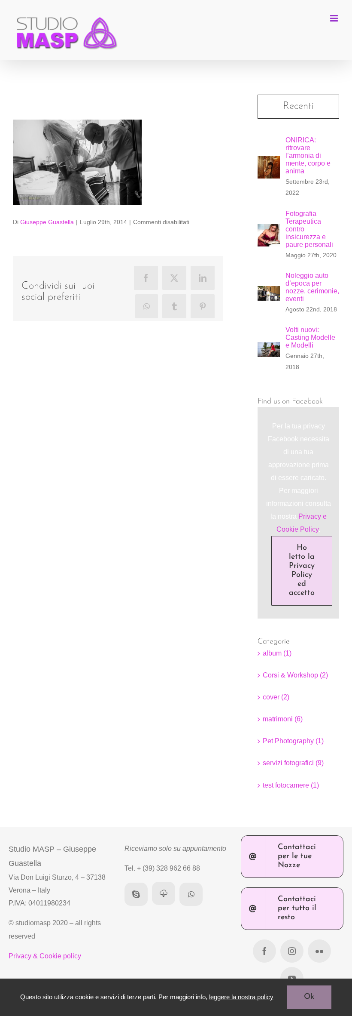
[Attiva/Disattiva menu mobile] (334, 18)
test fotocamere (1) (291, 785)
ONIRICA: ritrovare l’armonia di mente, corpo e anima (308, 155)
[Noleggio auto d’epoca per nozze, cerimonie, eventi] (269, 292)
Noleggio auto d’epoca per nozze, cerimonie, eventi (312, 287)
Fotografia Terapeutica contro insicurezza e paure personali (309, 229)
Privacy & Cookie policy (45, 956)
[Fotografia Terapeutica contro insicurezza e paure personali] (269, 230)
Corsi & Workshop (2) (295, 675)
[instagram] (291, 951)
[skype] (136, 894)
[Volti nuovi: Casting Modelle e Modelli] (269, 348)
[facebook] (264, 951)
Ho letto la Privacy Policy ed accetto (302, 570)
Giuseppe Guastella (47, 222)
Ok (309, 997)
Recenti (298, 106)
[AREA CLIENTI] (163, 893)
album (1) (277, 653)
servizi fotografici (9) (293, 763)
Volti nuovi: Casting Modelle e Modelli (310, 337)
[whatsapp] (191, 894)
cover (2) (276, 697)
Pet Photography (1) (293, 741)
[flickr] (319, 951)
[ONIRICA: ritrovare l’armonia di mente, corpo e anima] (269, 162)
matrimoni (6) (283, 719)
